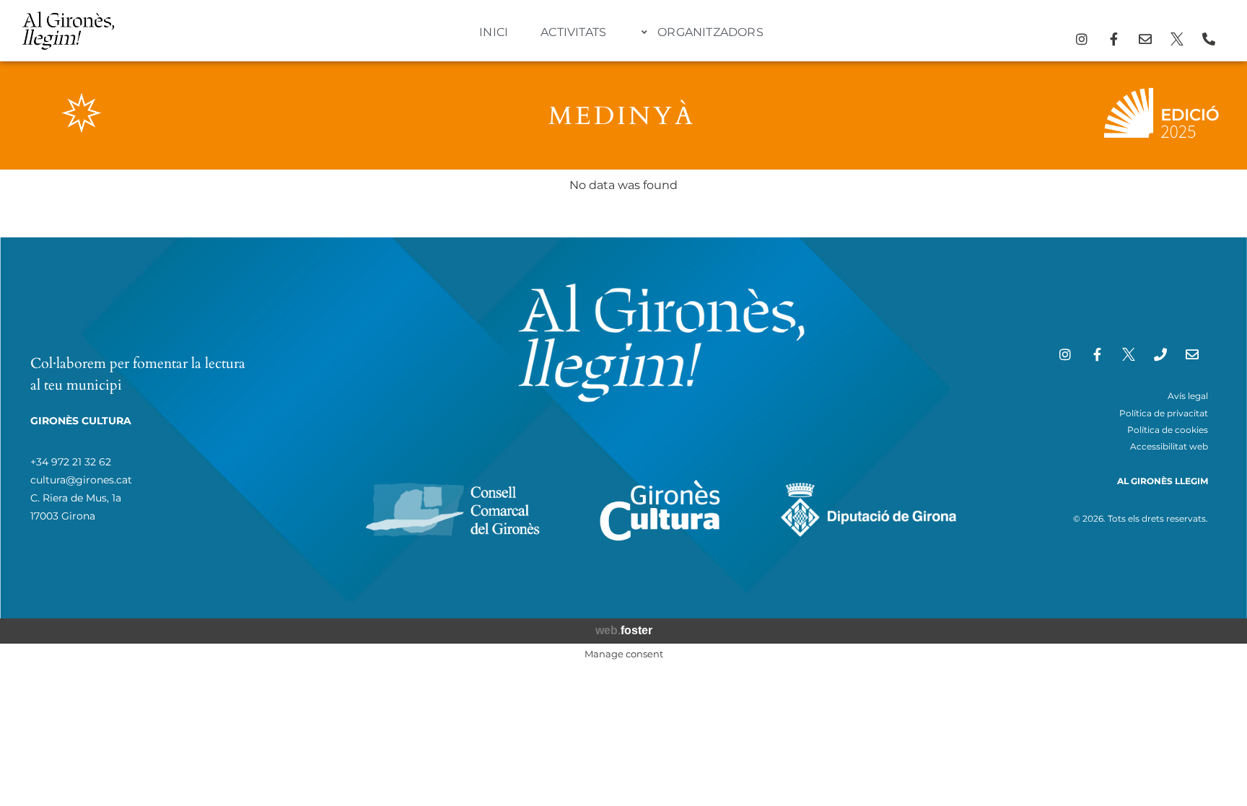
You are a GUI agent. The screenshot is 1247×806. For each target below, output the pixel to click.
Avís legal (1188, 395)
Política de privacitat (1163, 413)
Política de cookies (1167, 429)
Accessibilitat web (1169, 446)
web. (623, 630)
